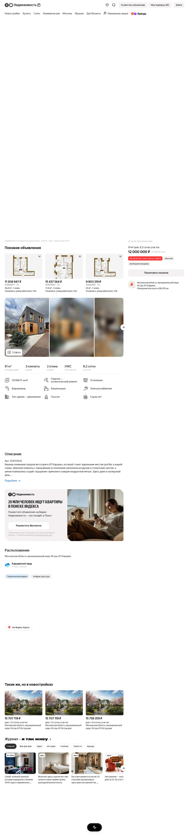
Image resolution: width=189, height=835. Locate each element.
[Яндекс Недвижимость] (23, 5)
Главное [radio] (11, 746)
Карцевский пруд (22, 563)
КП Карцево (64, 556)
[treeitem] (13, 13)
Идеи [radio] (39, 746)
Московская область (15, 556)
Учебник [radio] (64, 746)
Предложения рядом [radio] (17, 576)
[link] (179, 5)
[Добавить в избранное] (39, 256)
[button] (113, 5)
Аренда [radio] (90, 746)
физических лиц (45, 535)
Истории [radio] (51, 746)
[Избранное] (107, 5)
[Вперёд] (123, 327)
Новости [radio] (78, 746)
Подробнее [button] (11, 480)
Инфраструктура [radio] (41, 576)
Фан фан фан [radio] (26, 746)
